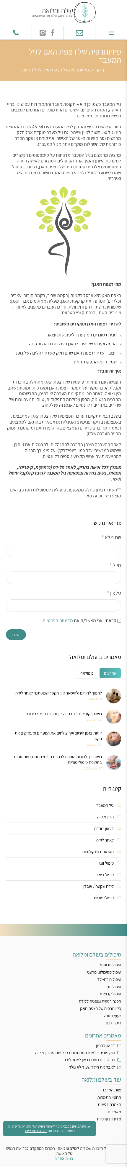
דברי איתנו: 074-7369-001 (16, 32)
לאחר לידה (105, 840)
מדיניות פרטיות (109, 1119)
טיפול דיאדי (104, 874)
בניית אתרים (63, 1158)
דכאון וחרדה (104, 828)
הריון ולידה (105, 817)
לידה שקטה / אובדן (98, 886)
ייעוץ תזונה (112, 1015)
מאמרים (114, 1112)
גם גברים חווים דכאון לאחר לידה (89, 1059)
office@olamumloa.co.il (79, 32)
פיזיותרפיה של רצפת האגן (100, 1008)
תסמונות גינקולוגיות (98, 851)
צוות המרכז (112, 1090)
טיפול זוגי (106, 863)
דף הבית (99, 70)
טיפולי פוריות (104, 898)
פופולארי (87, 673)
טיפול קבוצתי (110, 994)
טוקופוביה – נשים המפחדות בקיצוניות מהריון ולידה (75, 1052)
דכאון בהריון (105, 1045)
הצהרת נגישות (109, 1104)
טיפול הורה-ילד (109, 979)
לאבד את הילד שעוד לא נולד (92, 1067)
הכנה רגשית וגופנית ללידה (100, 1001)
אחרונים (110, 673)
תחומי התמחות (109, 1097)
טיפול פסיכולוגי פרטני (104, 972)
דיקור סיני (113, 1023)
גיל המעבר (105, 805)
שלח (15, 634)
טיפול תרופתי (110, 965)
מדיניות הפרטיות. (57, 620)
